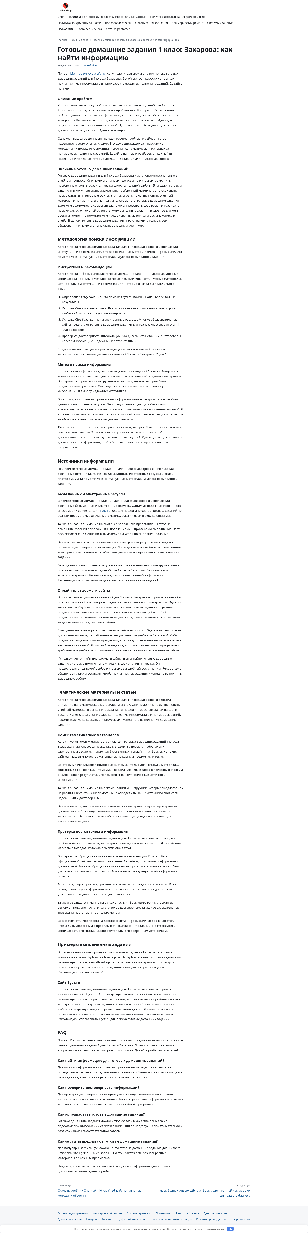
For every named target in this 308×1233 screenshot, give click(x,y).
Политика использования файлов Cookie (177, 17)
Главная (63, 40)
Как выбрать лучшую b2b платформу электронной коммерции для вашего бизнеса (203, 1191)
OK (230, 1229)
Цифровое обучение (99, 1219)
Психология (66, 29)
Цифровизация (240, 1219)
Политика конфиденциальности (79, 23)
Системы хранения (220, 23)
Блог (61, 17)
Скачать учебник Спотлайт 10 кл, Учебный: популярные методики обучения (100, 1191)
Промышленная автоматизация (171, 1219)
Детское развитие (118, 29)
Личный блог (80, 40)
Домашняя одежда (70, 1219)
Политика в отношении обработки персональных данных (107, 17)
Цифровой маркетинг (132, 1219)
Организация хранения (151, 23)
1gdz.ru (105, 511)
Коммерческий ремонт (187, 23)
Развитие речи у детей (211, 1219)
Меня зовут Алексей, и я (88, 73)
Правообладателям (118, 23)
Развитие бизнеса (90, 29)
